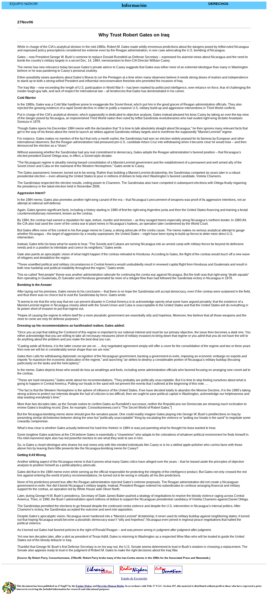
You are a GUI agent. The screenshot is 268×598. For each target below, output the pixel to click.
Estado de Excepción (134, 578)
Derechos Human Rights (110, 585)
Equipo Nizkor (84, 585)
